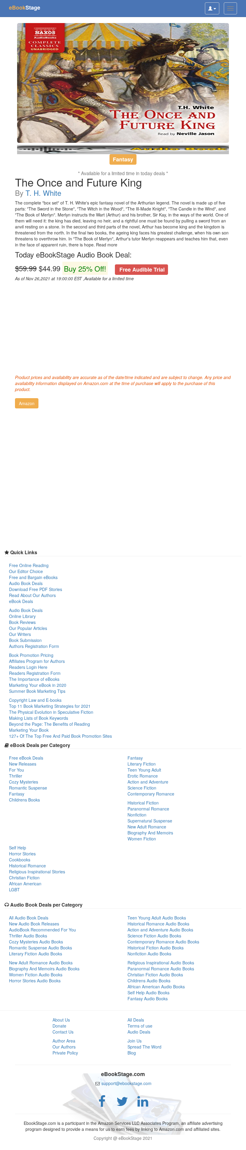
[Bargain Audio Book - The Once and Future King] (123, 83)
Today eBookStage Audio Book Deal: (73, 254)
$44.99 (90, 268)
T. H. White (43, 192)
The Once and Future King (78, 182)
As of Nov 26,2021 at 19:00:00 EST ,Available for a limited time (74, 278)
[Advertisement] (123, 326)
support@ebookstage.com (126, 1083)
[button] (26, 403)
